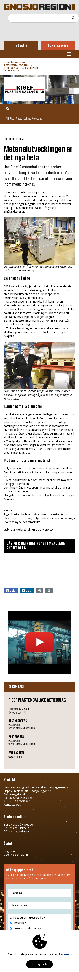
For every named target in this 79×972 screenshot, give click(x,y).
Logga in (9, 851)
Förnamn (17, 893)
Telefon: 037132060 (18, 709)
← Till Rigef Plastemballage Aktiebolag (22, 118)
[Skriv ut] (39, 590)
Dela (12, 590)
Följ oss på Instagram (17, 831)
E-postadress (20, 905)
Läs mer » (65, 954)
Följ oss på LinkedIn (16, 828)
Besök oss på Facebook (19, 824)
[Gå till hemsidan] (7, 108)
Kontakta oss (12, 804)
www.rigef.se (15, 757)
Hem (16, 63)
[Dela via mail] (49, 590)
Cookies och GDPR (16, 854)
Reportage (9, 68)
